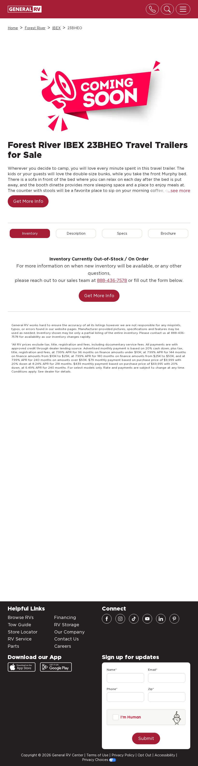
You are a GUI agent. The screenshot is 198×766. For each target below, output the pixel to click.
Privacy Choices (95, 760)
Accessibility (165, 755)
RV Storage (66, 624)
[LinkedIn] (161, 619)
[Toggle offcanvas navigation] (183, 9)
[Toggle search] (167, 9)
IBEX (56, 28)
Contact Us (66, 638)
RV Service (20, 638)
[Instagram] (120, 619)
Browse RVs (21, 617)
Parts (13, 646)
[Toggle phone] (152, 9)
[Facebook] (107, 619)
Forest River (35, 28)
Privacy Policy (123, 755)
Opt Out (144, 755)
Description (76, 233)
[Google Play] (55, 667)
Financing (65, 617)
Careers (62, 646)
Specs (122, 233)
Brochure (168, 233)
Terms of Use (97, 755)
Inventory (30, 233)
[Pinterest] (174, 619)
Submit (146, 738)
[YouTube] (147, 619)
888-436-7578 (112, 280)
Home (13, 28)
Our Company (69, 631)
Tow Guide (19, 624)
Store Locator (22, 631)
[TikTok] (134, 619)
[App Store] (21, 667)
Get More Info (28, 201)
